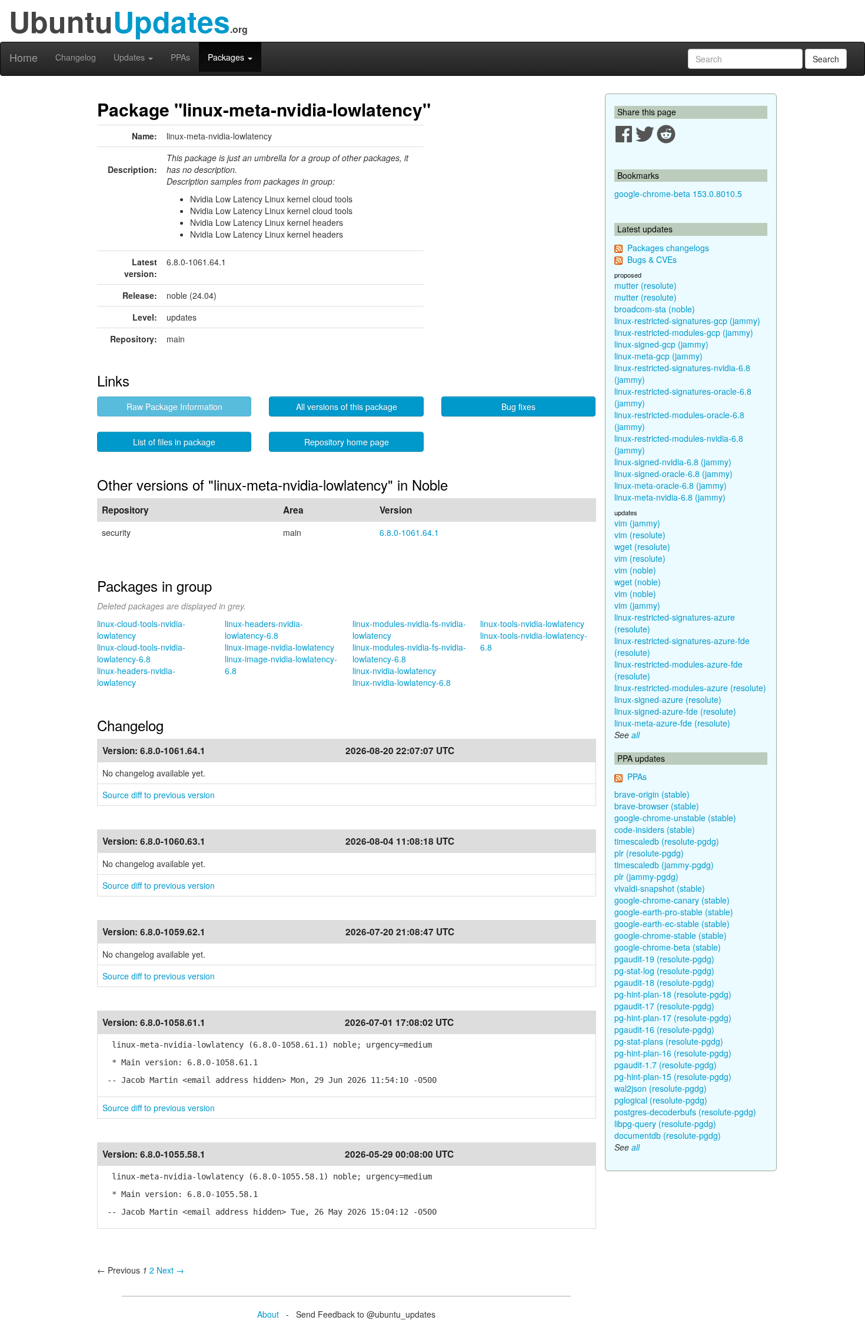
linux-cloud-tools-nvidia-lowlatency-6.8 (141, 653)
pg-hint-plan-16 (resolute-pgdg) (672, 1053)
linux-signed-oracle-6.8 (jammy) (673, 473)
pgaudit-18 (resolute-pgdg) (664, 982)
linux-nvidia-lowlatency (394, 670)
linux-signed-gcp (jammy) (661, 344)
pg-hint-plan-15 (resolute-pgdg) (672, 1076)
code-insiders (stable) (654, 829)
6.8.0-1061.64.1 (409, 532)
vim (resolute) (640, 535)
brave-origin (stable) (652, 794)
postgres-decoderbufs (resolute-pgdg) (685, 1112)
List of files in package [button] (174, 442)
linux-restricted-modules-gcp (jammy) (683, 332)
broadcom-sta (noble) (654, 309)
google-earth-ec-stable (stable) (672, 923)
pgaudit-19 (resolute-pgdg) (664, 959)
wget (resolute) (642, 546)
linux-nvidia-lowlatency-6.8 (401, 682)
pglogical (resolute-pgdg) (660, 1100)
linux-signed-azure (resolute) (667, 699)
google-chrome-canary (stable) (672, 900)
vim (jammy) (637, 523)
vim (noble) (635, 570)
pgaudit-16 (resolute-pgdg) (664, 1029)
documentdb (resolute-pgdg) (667, 1135)
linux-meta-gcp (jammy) (658, 356)
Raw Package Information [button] (174, 406)
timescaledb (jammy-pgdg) (664, 865)
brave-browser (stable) (656, 806)
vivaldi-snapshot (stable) (659, 888)
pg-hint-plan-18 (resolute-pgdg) (672, 994)
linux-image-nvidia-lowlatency (279, 647)
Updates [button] (130, 57)
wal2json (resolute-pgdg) (660, 1088)
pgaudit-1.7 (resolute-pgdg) (665, 1065)
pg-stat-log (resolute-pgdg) (664, 970)
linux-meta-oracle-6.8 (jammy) (670, 485)
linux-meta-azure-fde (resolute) (672, 723)
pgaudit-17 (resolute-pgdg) (664, 1006)
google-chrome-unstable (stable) (675, 818)
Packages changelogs (668, 248)
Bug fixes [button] (518, 406)
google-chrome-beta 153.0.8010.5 (678, 193)
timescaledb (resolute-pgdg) (666, 841)
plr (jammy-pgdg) (646, 876)
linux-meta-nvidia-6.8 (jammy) (670, 497)
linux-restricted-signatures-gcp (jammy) (687, 320)
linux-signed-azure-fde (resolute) (675, 711)
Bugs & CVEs (652, 259)
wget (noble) (637, 582)
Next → (170, 1270)
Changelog (75, 57)
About (268, 1314)
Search (826, 59)
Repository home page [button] (346, 442)
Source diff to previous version (158, 795)
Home (23, 57)
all (635, 735)
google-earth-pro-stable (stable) (673, 912)
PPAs (180, 57)
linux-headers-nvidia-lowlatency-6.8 (264, 629)
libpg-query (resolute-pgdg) (665, 1123)
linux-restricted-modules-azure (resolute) (690, 688)
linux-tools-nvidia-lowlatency (532, 623)
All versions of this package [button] (346, 406)
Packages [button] (227, 57)
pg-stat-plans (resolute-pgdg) (668, 1041)
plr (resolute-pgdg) (649, 853)
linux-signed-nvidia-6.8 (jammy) (672, 462)
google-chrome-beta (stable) (667, 947)
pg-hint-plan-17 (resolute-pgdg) (672, 1018)
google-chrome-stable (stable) (670, 935)
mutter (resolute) (645, 285)
